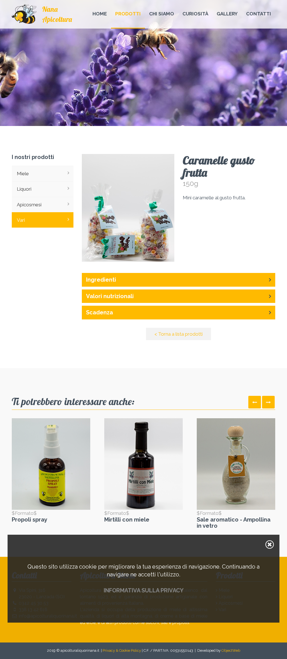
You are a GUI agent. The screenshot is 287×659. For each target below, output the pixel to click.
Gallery (227, 14)
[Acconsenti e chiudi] (269, 544)
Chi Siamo (161, 14)
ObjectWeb (230, 650)
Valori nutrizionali (110, 296)
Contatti (258, 14)
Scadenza (99, 312)
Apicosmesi (29, 204)
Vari (21, 220)
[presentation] (254, 402)
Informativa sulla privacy (144, 590)
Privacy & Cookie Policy (122, 650)
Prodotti (128, 14)
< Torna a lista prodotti (178, 334)
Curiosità (195, 14)
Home (99, 14)
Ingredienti (101, 279)
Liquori (24, 189)
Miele (23, 173)
